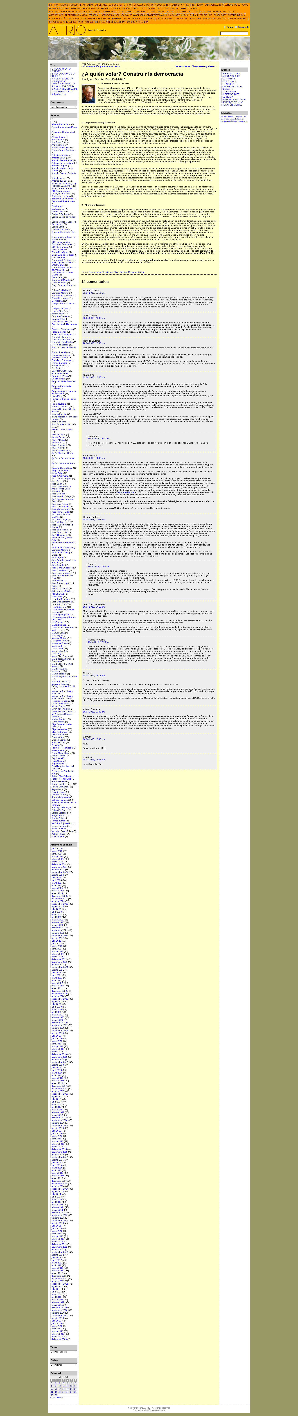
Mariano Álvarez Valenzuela (60, 670)
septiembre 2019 (60, 1030)
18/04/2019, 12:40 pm (94, 739)
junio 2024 (57, 880)
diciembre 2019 (59, 1022)
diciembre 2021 (59, 959)
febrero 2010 (58, 1334)
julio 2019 (56, 1036)
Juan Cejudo (58, 565)
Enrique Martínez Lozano (64, 303)
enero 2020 (57, 1020)
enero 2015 (57, 1178)
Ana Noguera (58, 139)
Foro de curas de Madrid (64, 347)
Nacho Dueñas (59, 719)
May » (60, 1397)
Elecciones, (108, 272)
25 (63, 1392)
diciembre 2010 (59, 1307)
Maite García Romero (62, 627)
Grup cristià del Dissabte (64, 381)
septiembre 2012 (60, 1252)
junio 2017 (57, 1102)
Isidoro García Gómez (62, 429)
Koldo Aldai (57, 596)
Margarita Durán (60, 641)
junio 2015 (57, 1165)
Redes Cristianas (60, 787)
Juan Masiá (57, 580)
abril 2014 (56, 1202)
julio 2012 (56, 1257)
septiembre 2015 (60, 1157)
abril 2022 (56, 949)
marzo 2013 (57, 1236)
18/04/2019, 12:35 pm (94, 759)
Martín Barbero (59, 674)
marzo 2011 (57, 1300)
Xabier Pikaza (58, 834)
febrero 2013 (58, 1239)
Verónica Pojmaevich (62, 823)
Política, (124, 272)
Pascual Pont (58, 750)
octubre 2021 (58, 964)
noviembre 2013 (60, 1215)
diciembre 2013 (59, 1212)
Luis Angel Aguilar (60, 614)
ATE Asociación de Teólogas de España (62, 192)
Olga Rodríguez (59, 732)
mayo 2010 (57, 1326)
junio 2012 (57, 1260)
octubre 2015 (58, 1154)
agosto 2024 (58, 875)
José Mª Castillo (59, 522)
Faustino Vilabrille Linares (64, 324)
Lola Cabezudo (59, 607)
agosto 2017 (58, 1096)
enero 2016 (57, 1146)
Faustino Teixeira (60, 321)
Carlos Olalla (58, 227)
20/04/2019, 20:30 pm (94, 318)
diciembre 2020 (59, 991)
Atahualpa (160, 1410)
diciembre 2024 (59, 864)
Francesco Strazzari (61, 355)
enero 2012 (57, 1273)
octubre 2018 (58, 1059)
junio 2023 (57, 912)
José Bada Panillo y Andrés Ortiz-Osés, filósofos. (61, 488)
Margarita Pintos (60, 643)
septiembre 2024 (60, 872)
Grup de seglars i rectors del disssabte (64, 392)
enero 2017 (57, 1115)
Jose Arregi (57, 481)
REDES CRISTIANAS (232, 102)
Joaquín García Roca (62, 468)
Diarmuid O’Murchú (61, 280)
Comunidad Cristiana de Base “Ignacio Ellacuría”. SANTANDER (64, 262)
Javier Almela (58, 440)
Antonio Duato (58, 158)
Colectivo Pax (58, 257)
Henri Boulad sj (59, 404)
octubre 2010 (58, 1313)
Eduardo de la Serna (62, 295)
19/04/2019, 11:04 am (94, 519)
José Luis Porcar (60, 504)
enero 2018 (57, 1083)
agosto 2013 (58, 1223)
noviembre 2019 (60, 1025)
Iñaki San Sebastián (61, 424)
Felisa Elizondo (59, 332)
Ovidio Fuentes (59, 740)
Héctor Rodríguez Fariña (64, 399)
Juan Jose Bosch (60, 570)
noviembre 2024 (60, 867)
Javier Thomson (59, 445)
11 (64, 1386)
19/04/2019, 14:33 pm (94, 458)
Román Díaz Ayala (61, 797)
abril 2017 (56, 1107)
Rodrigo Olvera (59, 795)
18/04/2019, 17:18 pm (94, 607)
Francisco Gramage (61, 360)
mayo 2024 (57, 883)
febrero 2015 (58, 1176)
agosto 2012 (58, 1255)
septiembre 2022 (60, 935)
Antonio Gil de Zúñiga (62, 163)
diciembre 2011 (59, 1276)
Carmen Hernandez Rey (63, 232)
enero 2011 (57, 1305)
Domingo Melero (60, 293)
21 (75, 1389)
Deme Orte (57, 277)
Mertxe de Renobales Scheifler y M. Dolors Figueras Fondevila (62, 698)
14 (75, 1386)
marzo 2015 (57, 1173)
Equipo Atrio (57, 311)
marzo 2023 (57, 920)
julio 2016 (56, 1131)
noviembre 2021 (60, 962)
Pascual (55, 745)
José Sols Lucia (59, 532)
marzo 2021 (57, 983)
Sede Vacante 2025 (240, 121)
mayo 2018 (57, 1073)
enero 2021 (57, 988)
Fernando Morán (125, 492)
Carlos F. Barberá (60, 214)
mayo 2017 (57, 1104)
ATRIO (147, 1408)
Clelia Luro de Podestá (63, 255)
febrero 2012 (58, 1270)
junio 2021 (57, 975)
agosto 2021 (58, 970)
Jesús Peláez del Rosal (63, 458)
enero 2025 (57, 862)
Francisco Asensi (60, 357)
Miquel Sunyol (58, 706)
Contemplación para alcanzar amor (101, 66)
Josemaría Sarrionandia (63, 542)
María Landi (57, 648)
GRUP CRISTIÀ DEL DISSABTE (232, 88)
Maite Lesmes (58, 630)
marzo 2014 (57, 1205)
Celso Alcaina (58, 249)
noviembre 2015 (60, 1152)
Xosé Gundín (58, 836)
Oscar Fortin (58, 734)
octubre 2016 (58, 1123)
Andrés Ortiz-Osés (61, 147)
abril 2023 (56, 917)
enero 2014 (57, 1210)
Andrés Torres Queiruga (63, 150)
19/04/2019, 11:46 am (98, 566)
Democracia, (95, 272)
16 (56, 1389)
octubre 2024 (58, 869)
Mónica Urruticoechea (62, 711)
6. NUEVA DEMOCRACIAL (64, 89)
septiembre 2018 (60, 1062)
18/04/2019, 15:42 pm (94, 712)
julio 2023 (56, 909)
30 (56, 1395)
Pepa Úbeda (58, 761)
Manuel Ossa (58, 633)
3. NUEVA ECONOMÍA (62, 79)
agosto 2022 (58, 938)
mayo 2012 (57, 1263)
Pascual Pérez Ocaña (62, 748)
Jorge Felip (57, 473)
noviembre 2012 (60, 1247)
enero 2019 (57, 1052)
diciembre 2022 (59, 928)
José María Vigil (59, 519)
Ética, (117, 272)
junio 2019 (57, 1038)
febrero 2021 (58, 986)
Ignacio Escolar (59, 414)
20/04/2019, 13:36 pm (94, 343)
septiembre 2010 (60, 1315)
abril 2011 (56, 1297)
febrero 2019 (58, 1049)
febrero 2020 (58, 1017)
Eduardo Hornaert (60, 298)
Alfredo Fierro (58, 137)
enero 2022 (57, 957)
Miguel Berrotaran (60, 703)
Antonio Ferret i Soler (62, 160)
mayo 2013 (57, 1231)
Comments (243, 27)
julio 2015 (56, 1162)
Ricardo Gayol (58, 792)
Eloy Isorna (57, 301)
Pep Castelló (58, 758)
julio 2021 (56, 972)
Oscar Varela (58, 737)
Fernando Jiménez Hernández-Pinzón (61, 338)
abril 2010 (56, 1329)
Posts (230, 27)
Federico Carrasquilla (62, 329)
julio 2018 (56, 1067)
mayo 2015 (57, 1168)
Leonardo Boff (58, 604)
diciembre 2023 (59, 896)
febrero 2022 (58, 954)
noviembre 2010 (60, 1310)
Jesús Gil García (60, 450)
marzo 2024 (57, 888)
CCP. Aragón (228, 79)
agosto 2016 (58, 1128)
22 (52, 1392)
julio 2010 (56, 1321)
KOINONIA (227, 97)
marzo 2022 (57, 951)
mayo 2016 (57, 1136)
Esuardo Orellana (60, 316)
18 (63, 1389)
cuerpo (232, 119)
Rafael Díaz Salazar (61, 776)
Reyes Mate (57, 789)
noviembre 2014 (60, 1183)
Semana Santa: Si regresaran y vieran (195, 66)
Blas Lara (56, 206)
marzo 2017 (57, 1110)
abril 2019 (56, 1044)
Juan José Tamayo (61, 573)
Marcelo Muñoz (59, 638)
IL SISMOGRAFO (230, 94)
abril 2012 (56, 1265)
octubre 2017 (58, 1091)
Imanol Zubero (59, 422)
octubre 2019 (58, 1028)
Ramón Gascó (59, 781)
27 (71, 1392)
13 (71, 1386)
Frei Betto (56, 368)
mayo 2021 (57, 978)
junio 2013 (57, 1228)
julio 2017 (56, 1099)
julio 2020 (56, 1004)
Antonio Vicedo (59, 178)
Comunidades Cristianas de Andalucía (64, 268)
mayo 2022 (57, 946)
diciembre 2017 (59, 1086)
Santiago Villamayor (61, 807)
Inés (54, 427)
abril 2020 (56, 1012)
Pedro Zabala (58, 756)
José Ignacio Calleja (61, 496)
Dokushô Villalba (60, 290)
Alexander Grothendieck (63, 132)
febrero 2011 (58, 1302)
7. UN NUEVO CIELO (62, 91)
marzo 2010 (57, 1331)
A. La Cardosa (59, 94)
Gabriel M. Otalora (61, 371)
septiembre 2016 (60, 1125)
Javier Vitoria (58, 448)
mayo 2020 (57, 1009)
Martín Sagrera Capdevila (64, 676)
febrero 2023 (58, 922)
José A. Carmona (60, 476)
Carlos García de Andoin (64, 217)
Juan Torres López (61, 583)
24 (60, 1392)
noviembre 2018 (60, 1057)
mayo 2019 (57, 1041)
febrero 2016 (58, 1144)
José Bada (57, 484)
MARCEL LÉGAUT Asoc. (234, 99)
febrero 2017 (58, 1112)
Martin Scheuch (59, 681)
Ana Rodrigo (58, 145)
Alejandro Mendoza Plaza (64, 127)
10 (60, 1386)
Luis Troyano (58, 622)
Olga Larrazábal (59, 729)
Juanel (55, 586)
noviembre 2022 (60, 930)
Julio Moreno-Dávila (61, 591)
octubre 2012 (58, 1249)
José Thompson (59, 535)
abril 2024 (56, 885)
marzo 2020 (57, 1015)
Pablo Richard (58, 742)
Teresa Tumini (58, 821)
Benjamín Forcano (61, 196)
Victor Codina (58, 829)
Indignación (239, 119)
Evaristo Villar (58, 319)
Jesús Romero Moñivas (63, 463)
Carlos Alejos (58, 209)
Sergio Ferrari (58, 815)
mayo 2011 (57, 1294)
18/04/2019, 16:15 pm (94, 675)
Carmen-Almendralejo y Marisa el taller (63, 238)
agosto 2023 (58, 906)
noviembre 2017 (60, 1088)
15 (52, 1389)
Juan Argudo (58, 557)
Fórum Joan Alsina (61, 352)
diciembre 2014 (59, 1181)
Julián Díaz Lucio (60, 588)
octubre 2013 (58, 1218)
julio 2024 (56, 877)
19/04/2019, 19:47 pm (99, 438)
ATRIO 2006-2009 (231, 76)
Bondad (230, 116)
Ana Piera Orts (59, 142)
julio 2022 (56, 941)
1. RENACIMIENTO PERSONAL (61, 70)
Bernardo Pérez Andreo (63, 201)
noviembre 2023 (60, 898)
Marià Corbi (57, 646)
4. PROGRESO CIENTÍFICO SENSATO (63, 82)
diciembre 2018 (59, 1054)
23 (56, 1392)
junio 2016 (57, 1133)
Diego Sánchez (59, 283)
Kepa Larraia (58, 594)
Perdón (230, 121)
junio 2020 (57, 1007)
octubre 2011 (58, 1281)
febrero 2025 (58, 859)
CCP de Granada (60, 247)
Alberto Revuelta (60, 124)
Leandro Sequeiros (61, 599)
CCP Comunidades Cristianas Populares (62, 243)
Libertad (224, 121)
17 (60, 1389)
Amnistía (224, 116)
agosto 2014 (58, 1191)
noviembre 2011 (59, 1278)
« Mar (52, 1397)
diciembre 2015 (59, 1149)
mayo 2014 (57, 1199)
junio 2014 (57, 1197)
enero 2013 (57, 1241)
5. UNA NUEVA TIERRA (63, 86)
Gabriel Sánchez (60, 373)
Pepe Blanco (58, 763)
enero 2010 (57, 1336)
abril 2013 (56, 1234)
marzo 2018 (57, 1078)
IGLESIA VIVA (229, 91)
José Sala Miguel (60, 530)
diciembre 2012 (59, 1244)
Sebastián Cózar (60, 810)
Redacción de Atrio (61, 784)
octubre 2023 (58, 901)
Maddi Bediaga (59, 625)
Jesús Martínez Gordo (62, 453)
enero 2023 (57, 925)
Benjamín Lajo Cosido (62, 199)
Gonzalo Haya (58, 379)
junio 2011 (57, 1292)
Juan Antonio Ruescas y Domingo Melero (63, 548)
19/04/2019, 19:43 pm (94, 377)
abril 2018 (56, 1075)
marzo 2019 (57, 1046)
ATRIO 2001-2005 (231, 73)
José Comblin (58, 494)
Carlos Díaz (57, 211)
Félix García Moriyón (62, 334)
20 (71, 1389)
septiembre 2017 (60, 1094)
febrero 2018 (58, 1081)
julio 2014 (56, 1194)
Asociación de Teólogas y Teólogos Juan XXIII (64, 184)
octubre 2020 (58, 996)
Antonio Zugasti (59, 181)
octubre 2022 (58, 933)
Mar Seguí (57, 635)
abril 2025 (56, 854)
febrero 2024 (58, 891)
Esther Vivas (58, 314)
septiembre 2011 (60, 1284)
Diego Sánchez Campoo (63, 285)
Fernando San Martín (62, 342)
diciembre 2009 (59, 1339)
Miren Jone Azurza (61, 709)
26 (67, 1392)
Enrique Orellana (60, 308)
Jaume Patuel (58, 437)
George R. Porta (60, 376)
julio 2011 (56, 1289)
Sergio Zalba (58, 818)
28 (75, 1392)
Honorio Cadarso (60, 406)
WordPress (149, 1410)
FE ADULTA (228, 84)
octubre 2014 (58, 1186)
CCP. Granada (229, 81)
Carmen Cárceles (60, 229)
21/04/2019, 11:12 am (94, 293)
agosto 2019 (58, 1033)
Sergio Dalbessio (60, 813)
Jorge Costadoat (60, 470)
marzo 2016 (57, 1141)
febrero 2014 (58, 1207)
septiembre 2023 (60, 904)
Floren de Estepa (60, 345)
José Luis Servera (60, 506)
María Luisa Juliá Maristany (60, 652)
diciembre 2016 (59, 1117)
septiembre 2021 (60, 967)
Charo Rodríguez (60, 252)
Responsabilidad (136, 272)
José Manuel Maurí (61, 509)
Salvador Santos (60, 800)
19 (67, 1389)
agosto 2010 (58, 1318)
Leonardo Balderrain (62, 602)
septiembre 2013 (60, 1220)
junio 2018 (57, 1070)
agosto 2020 (58, 1001)
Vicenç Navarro (59, 826)
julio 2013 (56, 1226)
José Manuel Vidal (61, 512)
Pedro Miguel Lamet (61, 753)
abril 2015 (56, 1170)
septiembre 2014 (60, 1189)
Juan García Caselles (62, 568)
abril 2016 (56, 1139)
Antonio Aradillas (60, 155)
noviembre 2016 (60, 1120)
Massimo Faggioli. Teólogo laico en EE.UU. (63, 685)
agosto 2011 (58, 1286)
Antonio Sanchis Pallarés (64, 173)
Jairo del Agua (58, 434)
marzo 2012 (57, 1268)
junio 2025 (57, 848)
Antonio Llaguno (60, 166)
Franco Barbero (59, 363)
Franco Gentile (59, 365)
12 (67, 1386)
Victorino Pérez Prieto (62, 831)
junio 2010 (57, 1323)
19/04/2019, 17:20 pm (99, 642)
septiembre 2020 (60, 999)
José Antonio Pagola (62, 478)
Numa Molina (58, 722)
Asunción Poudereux (62, 188)
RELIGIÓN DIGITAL (232, 105)
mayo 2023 (57, 914)
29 (52, 1395)
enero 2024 (57, 893)
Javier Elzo (57, 442)
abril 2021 (56, 980)
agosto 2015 (58, 1160)
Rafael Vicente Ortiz (61, 779)
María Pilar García (61, 656)
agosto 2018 (58, 1065)
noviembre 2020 (60, 993)
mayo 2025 (57, 851)
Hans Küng (57, 396)
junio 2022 (57, 943)
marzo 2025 (57, 856)
